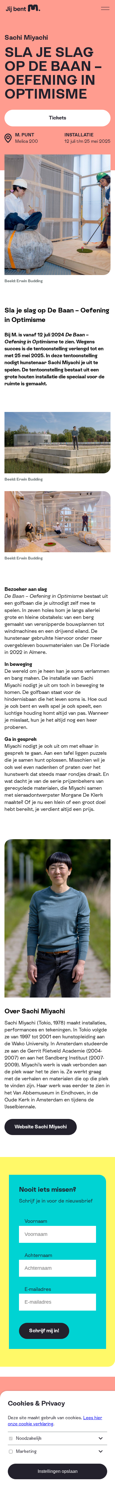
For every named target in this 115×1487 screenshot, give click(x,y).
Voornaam (36, 1221)
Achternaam (38, 1255)
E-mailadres (38, 1289)
